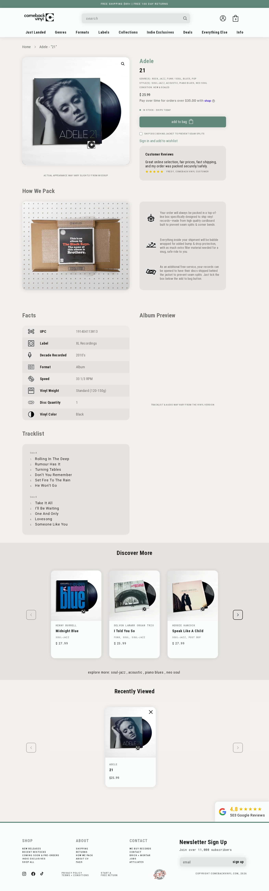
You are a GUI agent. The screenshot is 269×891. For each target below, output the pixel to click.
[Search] (185, 18)
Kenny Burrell (66, 625)
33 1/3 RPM (84, 379)
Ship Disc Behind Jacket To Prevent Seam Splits (174, 134)
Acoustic (172, 83)
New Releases (31, 849)
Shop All (28, 862)
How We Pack (84, 855)
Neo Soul (201, 83)
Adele (146, 61)
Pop (194, 79)
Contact (135, 852)
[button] (235, 18)
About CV (82, 859)
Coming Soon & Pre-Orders (40, 855)
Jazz (163, 79)
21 (111, 770)
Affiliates (137, 862)
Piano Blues (186, 83)
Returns (82, 852)
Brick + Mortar (140, 855)
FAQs (79, 862)
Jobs (133, 859)
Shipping (82, 849)
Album (80, 367)
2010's (81, 355)
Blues (186, 79)
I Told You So (124, 631)
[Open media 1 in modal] (122, 63)
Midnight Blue (67, 631)
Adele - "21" (48, 47)
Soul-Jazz (158, 83)
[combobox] (132, 18)
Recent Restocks (34, 852)
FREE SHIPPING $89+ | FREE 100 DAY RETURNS (134, 4)
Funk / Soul (174, 79)
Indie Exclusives (34, 859)
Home (26, 47)
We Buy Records (140, 849)
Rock (155, 79)
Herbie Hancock (183, 625)
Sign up (238, 862)
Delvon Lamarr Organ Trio (134, 625)
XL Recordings (86, 343)
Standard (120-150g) (91, 391)
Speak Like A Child (187, 631)
